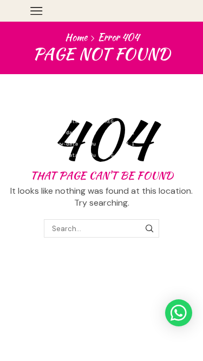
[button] (178, 312)
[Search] (149, 228)
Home (76, 37)
